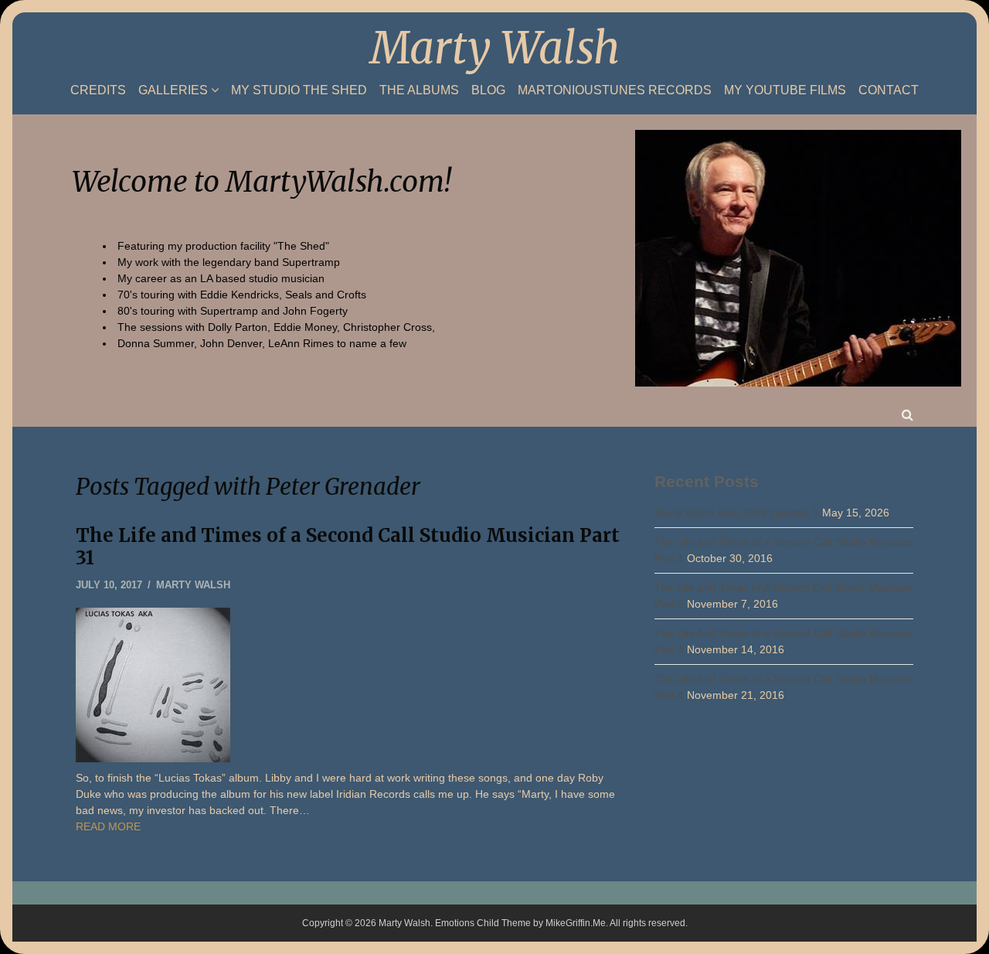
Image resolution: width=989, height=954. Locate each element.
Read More (108, 826)
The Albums (419, 90)
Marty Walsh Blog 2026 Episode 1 (736, 512)
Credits (98, 90)
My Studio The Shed (299, 90)
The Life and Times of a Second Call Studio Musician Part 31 (348, 546)
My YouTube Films (785, 90)
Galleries (173, 90)
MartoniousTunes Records (615, 90)
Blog (488, 90)
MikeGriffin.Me (575, 923)
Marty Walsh (495, 48)
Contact (888, 90)
